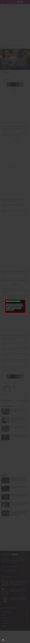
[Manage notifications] (3, 640)
